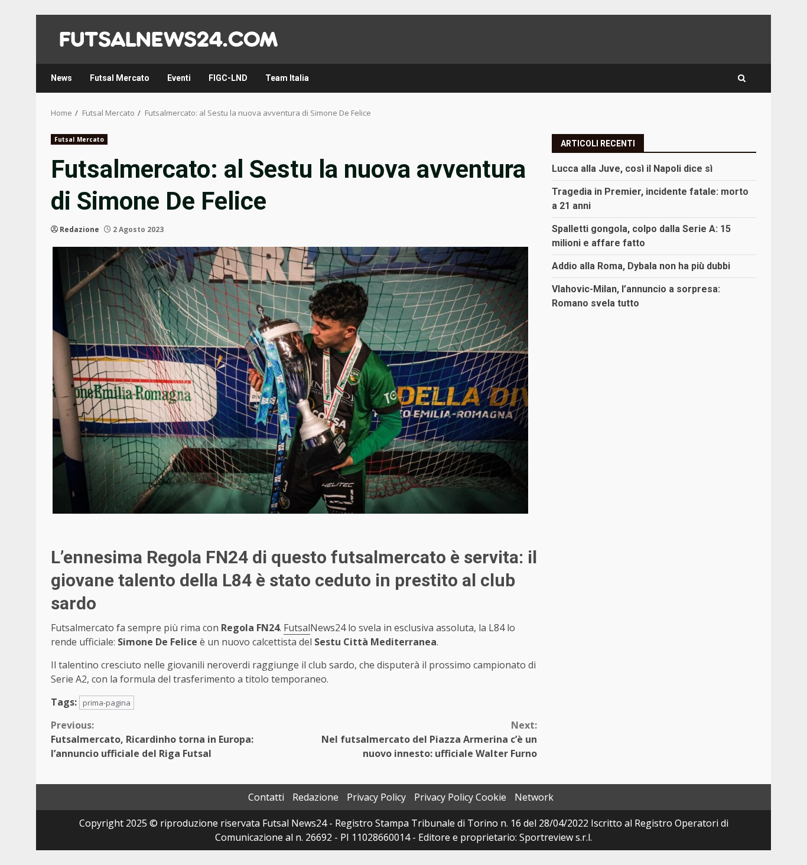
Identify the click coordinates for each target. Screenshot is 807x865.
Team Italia (287, 78)
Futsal (297, 627)
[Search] (742, 78)
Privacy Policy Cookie (460, 797)
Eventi (179, 78)
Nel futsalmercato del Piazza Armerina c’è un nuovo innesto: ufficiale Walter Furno (429, 739)
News (61, 78)
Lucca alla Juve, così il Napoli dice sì (632, 168)
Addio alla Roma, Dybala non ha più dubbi (641, 265)
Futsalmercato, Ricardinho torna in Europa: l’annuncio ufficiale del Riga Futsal (152, 739)
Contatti (266, 797)
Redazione (79, 229)
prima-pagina (107, 702)
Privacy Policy (376, 797)
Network (534, 797)
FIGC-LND (228, 78)
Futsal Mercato (119, 78)
